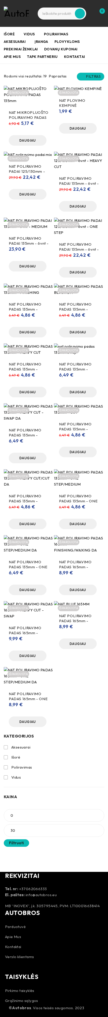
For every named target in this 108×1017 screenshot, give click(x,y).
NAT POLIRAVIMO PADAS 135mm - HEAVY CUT (25, 369)
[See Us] (23, 966)
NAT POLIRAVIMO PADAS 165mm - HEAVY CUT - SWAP (27, 632)
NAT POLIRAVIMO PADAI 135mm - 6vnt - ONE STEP (79, 249)
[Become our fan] (10, 966)
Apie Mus (13, 936)
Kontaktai (13, 946)
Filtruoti (16, 843)
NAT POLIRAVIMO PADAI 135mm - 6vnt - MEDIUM (29, 243)
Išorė (15, 757)
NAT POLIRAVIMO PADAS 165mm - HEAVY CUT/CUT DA (77, 620)
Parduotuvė (15, 926)
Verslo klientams (19, 956)
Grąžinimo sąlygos (21, 1000)
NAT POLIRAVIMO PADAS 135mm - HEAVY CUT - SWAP (77, 369)
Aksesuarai (20, 747)
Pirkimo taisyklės (19, 990)
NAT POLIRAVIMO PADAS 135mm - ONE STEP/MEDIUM (78, 501)
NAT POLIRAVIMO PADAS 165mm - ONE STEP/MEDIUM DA (28, 698)
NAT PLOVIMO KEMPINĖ (72, 103)
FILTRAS (93, 76)
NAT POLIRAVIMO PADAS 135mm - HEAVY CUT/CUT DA (27, 501)
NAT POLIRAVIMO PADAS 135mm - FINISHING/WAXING (27, 309)
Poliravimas (21, 767)
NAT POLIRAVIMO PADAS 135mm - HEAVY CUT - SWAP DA (27, 437)
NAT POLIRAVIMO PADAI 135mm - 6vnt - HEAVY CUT (79, 183)
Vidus (16, 777)
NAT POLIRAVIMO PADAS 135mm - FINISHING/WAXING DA (77, 312)
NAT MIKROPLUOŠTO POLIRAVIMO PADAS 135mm (28, 117)
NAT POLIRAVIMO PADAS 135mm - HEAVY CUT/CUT (75, 429)
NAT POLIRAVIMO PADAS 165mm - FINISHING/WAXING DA (77, 569)
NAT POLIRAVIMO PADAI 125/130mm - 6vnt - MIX (27, 171)
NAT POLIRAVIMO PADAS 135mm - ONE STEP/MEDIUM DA (28, 567)
